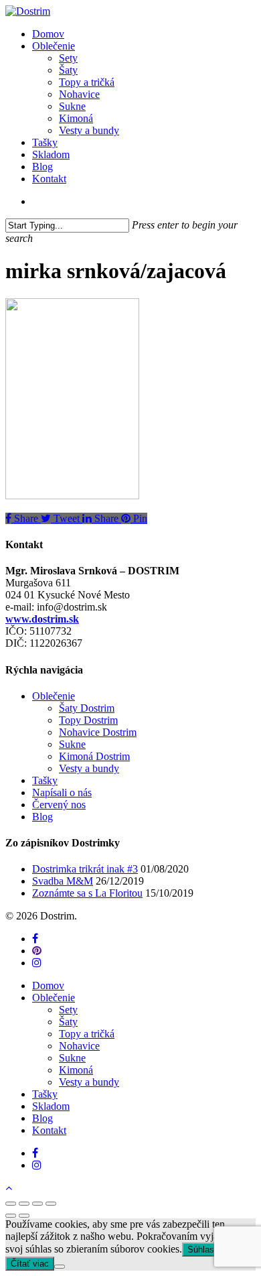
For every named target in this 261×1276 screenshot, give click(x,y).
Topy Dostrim (88, 720)
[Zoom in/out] (51, 1204)
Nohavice (79, 1045)
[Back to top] (8, 1188)
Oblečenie (53, 696)
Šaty (68, 1021)
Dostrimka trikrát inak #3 (85, 869)
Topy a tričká (86, 1033)
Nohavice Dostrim (98, 732)
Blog (42, 816)
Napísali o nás (62, 792)
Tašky (45, 780)
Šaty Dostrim (86, 708)
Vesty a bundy (89, 768)
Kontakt (49, 1130)
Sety (68, 1009)
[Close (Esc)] (10, 1204)
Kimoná (76, 1070)
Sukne (72, 744)
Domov (48, 985)
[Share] (24, 1204)
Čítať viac (30, 1264)
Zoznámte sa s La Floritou (87, 893)
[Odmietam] (59, 1267)
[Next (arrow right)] (24, 1216)
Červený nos (59, 804)
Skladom (51, 1106)
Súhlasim (205, 1250)
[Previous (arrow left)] (10, 1216)
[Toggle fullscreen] (37, 1204)
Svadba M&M (62, 881)
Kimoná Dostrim (94, 756)
